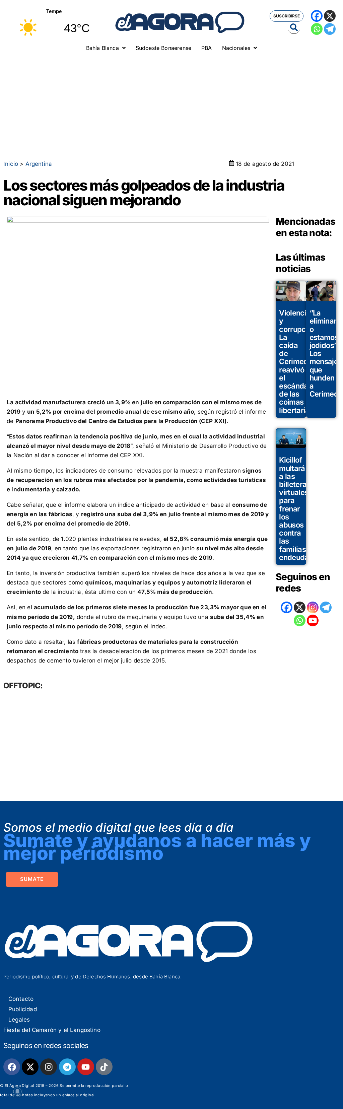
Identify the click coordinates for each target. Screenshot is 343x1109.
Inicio (10, 163)
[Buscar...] (294, 28)
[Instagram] (313, 607)
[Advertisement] (171, 105)
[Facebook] (317, 16)
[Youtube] (85, 1066)
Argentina (38, 163)
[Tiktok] (104, 1066)
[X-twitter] (30, 1066)
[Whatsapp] (317, 29)
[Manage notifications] (17, 1091)
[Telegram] (330, 29)
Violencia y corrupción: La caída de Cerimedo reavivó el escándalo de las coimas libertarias (298, 361)
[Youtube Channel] (313, 620)
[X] (330, 16)
